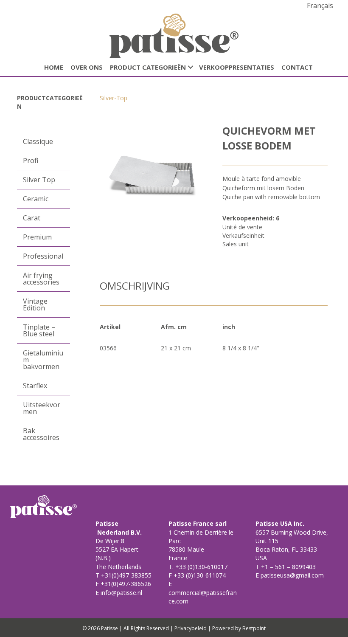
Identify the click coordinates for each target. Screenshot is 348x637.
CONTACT (297, 67)
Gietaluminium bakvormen (43, 359)
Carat (31, 218)
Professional (43, 256)
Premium (37, 237)
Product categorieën (148, 67)
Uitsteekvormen (41, 408)
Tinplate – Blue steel (39, 330)
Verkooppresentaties (236, 67)
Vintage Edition (35, 304)
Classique (38, 141)
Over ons (86, 67)
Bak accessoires (41, 434)
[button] (190, 67)
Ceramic (35, 198)
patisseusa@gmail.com (291, 575)
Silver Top (39, 179)
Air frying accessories (41, 279)
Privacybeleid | (192, 628)
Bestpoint (254, 628)
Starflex (35, 385)
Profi (30, 160)
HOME (53, 67)
